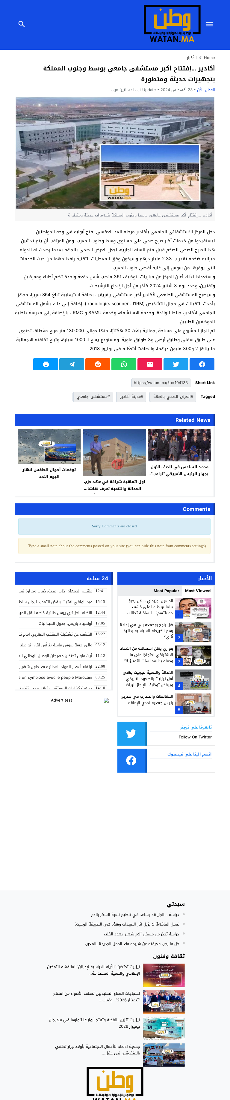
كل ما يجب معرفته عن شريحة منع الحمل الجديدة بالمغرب (132, 943)
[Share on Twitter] (176, 364)
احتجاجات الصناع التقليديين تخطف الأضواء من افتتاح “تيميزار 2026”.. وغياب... (96, 997)
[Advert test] (64, 735)
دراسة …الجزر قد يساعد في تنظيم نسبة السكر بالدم (135, 914)
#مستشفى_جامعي (93, 396)
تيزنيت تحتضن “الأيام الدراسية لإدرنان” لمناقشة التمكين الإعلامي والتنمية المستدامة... (93, 970)
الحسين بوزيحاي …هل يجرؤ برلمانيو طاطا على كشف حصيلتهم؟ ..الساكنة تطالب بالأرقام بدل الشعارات (150, 610)
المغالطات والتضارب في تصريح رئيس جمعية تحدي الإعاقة (147, 699)
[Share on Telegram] (72, 364)
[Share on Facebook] (202, 364)
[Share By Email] (150, 364)
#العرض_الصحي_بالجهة (173, 396)
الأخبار (192, 57)
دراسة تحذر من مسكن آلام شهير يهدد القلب (141, 934)
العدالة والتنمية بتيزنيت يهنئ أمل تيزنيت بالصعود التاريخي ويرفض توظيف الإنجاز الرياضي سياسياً (147, 682)
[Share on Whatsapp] (124, 364)
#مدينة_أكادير (131, 396)
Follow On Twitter (195, 737)
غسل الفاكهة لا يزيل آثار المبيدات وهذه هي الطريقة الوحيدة (127, 924)
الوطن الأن (206, 90)
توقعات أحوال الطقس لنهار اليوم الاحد (49, 473)
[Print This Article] (46, 364)
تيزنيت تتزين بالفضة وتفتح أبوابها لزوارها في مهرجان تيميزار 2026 (94, 1023)
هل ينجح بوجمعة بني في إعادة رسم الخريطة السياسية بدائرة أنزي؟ (146, 631)
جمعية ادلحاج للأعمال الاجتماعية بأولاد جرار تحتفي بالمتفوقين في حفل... (97, 1050)
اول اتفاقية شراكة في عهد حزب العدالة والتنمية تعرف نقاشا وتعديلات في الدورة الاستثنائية (114, 488)
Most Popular (166, 591)
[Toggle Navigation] (211, 25)
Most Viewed (198, 591)
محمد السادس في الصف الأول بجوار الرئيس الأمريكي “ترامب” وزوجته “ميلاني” (179, 473)
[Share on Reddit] (98, 364)
